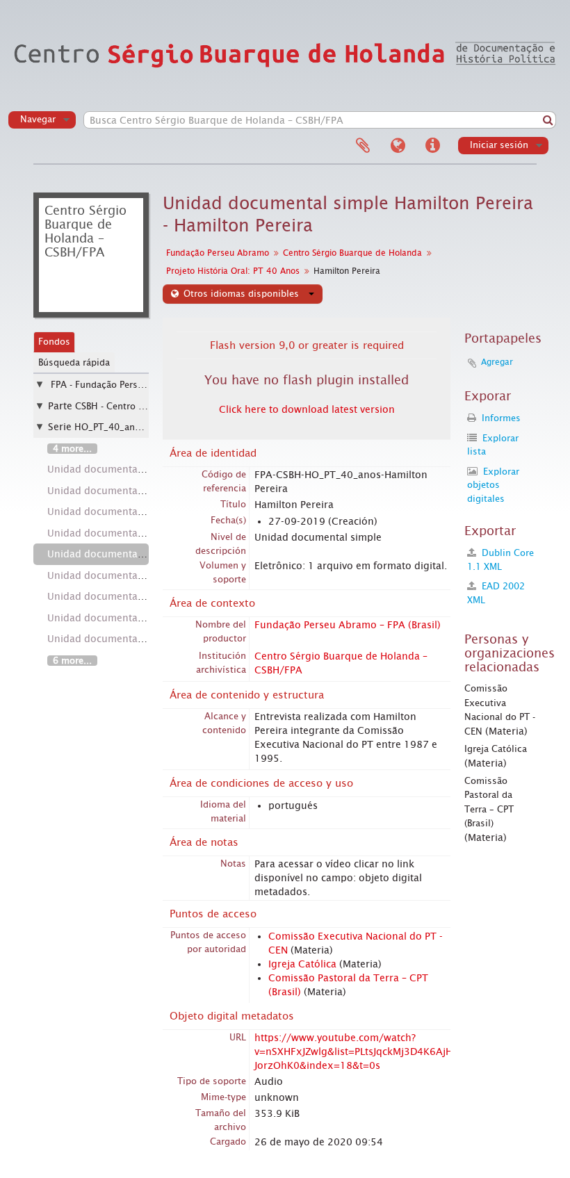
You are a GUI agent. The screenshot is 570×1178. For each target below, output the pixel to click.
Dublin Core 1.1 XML (500, 560)
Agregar (497, 362)
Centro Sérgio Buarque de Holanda (352, 253)
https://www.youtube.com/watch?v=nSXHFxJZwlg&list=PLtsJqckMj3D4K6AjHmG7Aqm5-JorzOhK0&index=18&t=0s (380, 1051)
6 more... (72, 660)
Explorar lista (493, 445)
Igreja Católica (302, 964)
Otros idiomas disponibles (241, 293)
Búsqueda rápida (74, 362)
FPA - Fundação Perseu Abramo (118, 384)
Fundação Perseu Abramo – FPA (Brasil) (347, 624)
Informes (500, 418)
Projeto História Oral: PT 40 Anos (233, 271)
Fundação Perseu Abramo (217, 253)
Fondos (54, 341)
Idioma (397, 146)
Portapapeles (362, 146)
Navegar (38, 119)
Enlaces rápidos (432, 146)
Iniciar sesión (499, 145)
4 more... (72, 448)
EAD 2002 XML (496, 593)
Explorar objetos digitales (493, 485)
